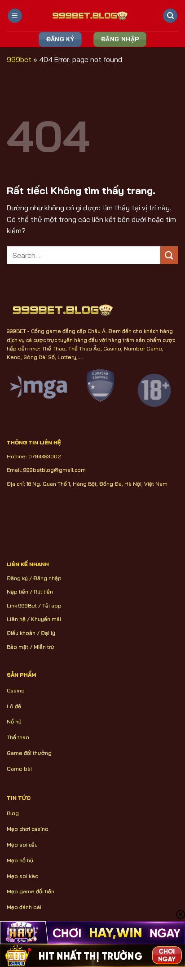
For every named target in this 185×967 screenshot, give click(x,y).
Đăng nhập (47, 578)
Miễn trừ (44, 646)
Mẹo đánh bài (24, 907)
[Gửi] (169, 255)
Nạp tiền (17, 591)
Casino (16, 690)
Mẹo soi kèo (23, 876)
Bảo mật (17, 646)
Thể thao (18, 737)
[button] (15, 16)
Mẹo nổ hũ (20, 860)
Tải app (52, 605)
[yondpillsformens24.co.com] (92, 16)
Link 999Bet (22, 605)
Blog (13, 813)
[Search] (170, 16)
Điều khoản (21, 633)
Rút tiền (43, 591)
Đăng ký (17, 578)
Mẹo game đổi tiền (30, 891)
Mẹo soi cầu (22, 844)
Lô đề (14, 706)
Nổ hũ (14, 721)
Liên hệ (16, 619)
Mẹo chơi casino (27, 828)
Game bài (19, 768)
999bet (19, 59)
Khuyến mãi (46, 619)
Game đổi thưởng (29, 753)
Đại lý (48, 633)
